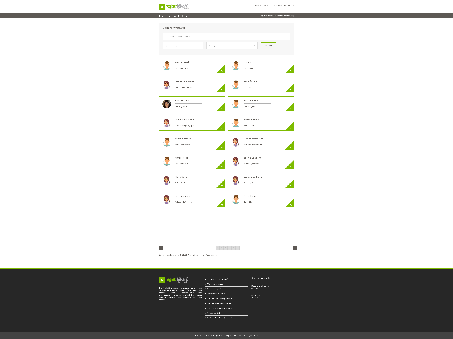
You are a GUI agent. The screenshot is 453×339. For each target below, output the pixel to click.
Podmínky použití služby (216, 294)
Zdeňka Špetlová (252, 157)
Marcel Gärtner (251, 100)
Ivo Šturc (248, 62)
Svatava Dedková (253, 176)
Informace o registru (283, 6)
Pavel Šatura (250, 81)
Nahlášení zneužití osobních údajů (220, 303)
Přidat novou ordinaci (215, 284)
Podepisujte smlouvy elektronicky (220, 308)
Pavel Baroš (250, 196)
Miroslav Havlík (183, 62)
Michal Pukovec (252, 119)
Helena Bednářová (184, 81)
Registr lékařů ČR (266, 16)
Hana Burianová (183, 100)
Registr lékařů (261, 6)
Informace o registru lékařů (217, 279)
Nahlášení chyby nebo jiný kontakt (220, 298)
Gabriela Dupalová (184, 119)
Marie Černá (181, 176)
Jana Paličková (182, 196)
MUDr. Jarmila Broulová (260, 286)
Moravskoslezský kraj (285, 16)
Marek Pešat (181, 157)
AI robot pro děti (213, 313)
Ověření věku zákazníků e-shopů (219, 318)
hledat (268, 46)
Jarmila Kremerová (253, 138)
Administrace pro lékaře (216, 289)
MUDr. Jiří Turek (257, 295)
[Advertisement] (226, 225)
